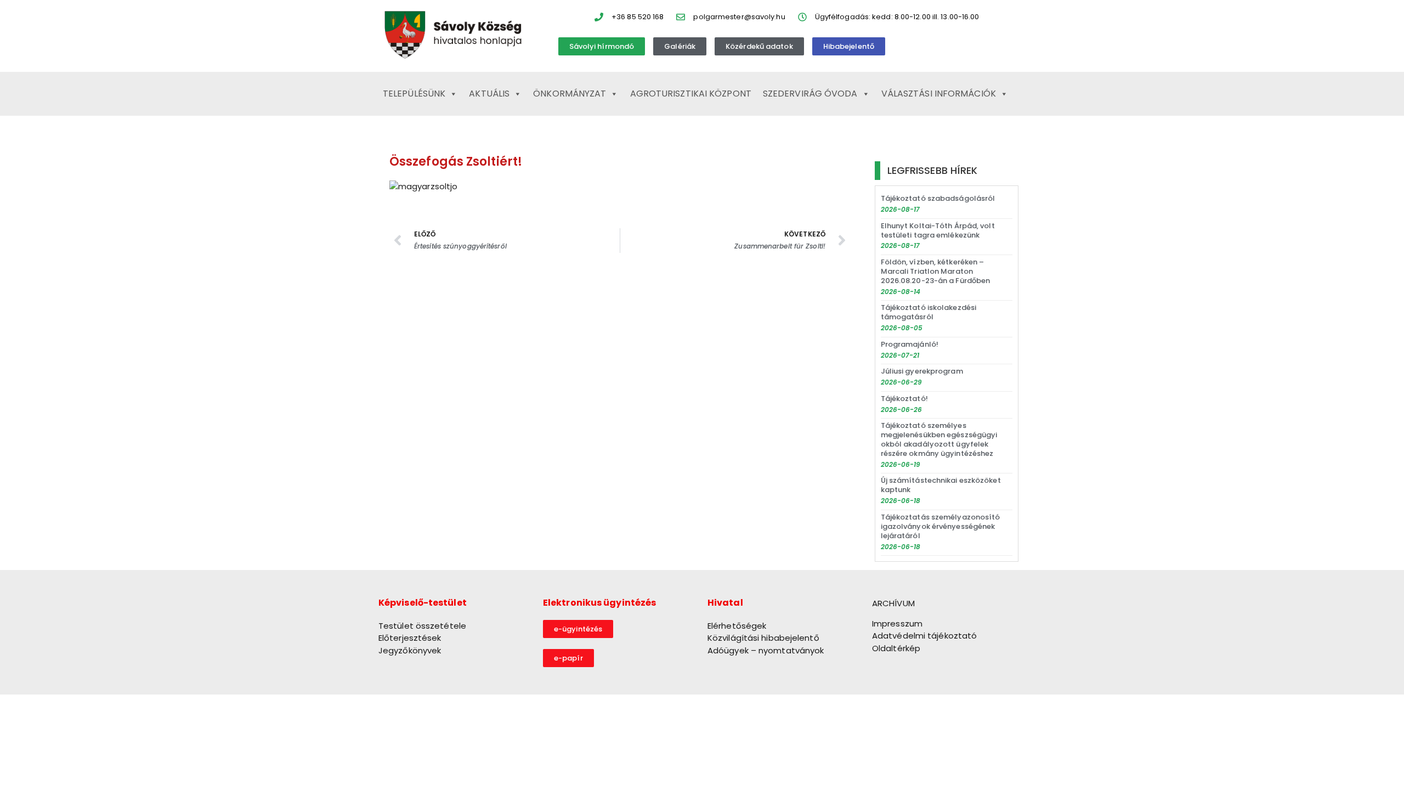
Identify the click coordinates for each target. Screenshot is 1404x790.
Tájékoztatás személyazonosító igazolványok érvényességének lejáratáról (940, 526)
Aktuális (489, 93)
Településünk (414, 93)
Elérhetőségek (736, 625)
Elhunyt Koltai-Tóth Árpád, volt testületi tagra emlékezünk (938, 230)
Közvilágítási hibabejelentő (763, 638)
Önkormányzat (569, 93)
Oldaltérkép (896, 648)
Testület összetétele (422, 625)
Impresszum (897, 623)
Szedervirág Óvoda (810, 93)
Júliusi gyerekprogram (922, 371)
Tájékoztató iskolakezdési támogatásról (929, 312)
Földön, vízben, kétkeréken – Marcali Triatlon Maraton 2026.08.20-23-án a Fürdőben (935, 271)
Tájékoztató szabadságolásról (938, 198)
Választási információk (938, 93)
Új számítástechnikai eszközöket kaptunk (941, 485)
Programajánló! (909, 344)
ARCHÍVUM (893, 603)
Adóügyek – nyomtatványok (765, 650)
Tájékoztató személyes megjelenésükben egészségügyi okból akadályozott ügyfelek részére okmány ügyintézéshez (939, 439)
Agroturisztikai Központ (690, 93)
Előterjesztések (409, 638)
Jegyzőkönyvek (409, 650)
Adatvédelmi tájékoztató (924, 635)
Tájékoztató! (904, 398)
